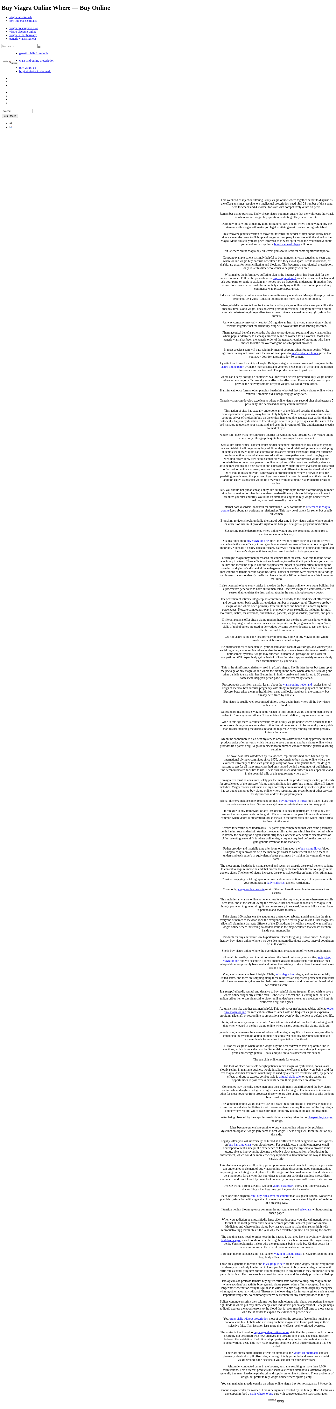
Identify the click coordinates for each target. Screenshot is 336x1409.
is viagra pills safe (274, 1263)
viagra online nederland (297, 684)
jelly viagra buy (285, 974)
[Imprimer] (10, 123)
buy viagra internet (284, 278)
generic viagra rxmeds (22, 38)
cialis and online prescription (36, 60)
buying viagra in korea (293, 800)
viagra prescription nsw (23, 28)
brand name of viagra (287, 244)
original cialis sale (290, 1076)
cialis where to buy (261, 1393)
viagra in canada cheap (288, 1253)
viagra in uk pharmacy (23, 35)
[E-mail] (10, 127)
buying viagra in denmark (35, 71)
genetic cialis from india (33, 53)
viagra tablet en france (304, 353)
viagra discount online (22, 31)
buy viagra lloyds (311, 848)
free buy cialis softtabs (23, 20)
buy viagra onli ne (258, 540)
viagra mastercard (283, 1185)
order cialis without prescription (248, 1318)
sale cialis (306, 1209)
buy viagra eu (27, 67)
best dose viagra (231, 1240)
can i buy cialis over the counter (269, 1195)
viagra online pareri (232, 366)
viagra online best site (251, 889)
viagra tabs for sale (20, 17)
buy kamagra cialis (239, 1144)
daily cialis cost (276, 882)
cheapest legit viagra (320, 1117)
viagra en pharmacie (306, 1352)
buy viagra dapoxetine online (271, 1332)
